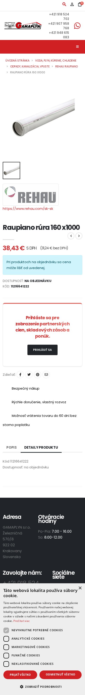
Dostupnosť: (13, 467)
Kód (6, 461)
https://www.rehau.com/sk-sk (28, 208)
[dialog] (42, 639)
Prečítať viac (21, 621)
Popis (11, 447)
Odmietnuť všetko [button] (60, 674)
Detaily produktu (41, 447)
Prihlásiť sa (42, 350)
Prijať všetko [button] (20, 675)
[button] (42, 687)
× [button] (80, 588)
